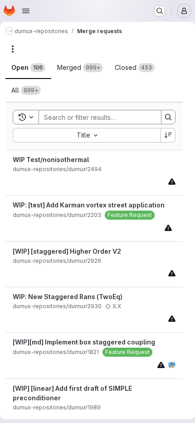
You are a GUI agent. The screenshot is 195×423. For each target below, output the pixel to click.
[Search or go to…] (159, 10)
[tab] (28, 67)
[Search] (168, 117)
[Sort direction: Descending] (168, 135)
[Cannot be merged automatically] (172, 181)
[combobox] (87, 135)
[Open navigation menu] (26, 11)
